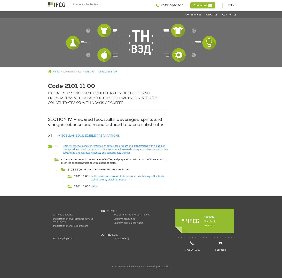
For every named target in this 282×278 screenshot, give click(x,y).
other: (95, 186)
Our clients (210, 221)
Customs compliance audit (128, 223)
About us (209, 216)
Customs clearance (63, 214)
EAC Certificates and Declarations (132, 214)
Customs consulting (124, 219)
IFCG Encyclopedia (62, 238)
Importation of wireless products (70, 226)
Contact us (201, 5)
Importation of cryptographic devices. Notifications (73, 220)
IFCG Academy (121, 238)
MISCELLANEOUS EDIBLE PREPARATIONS (89, 135)
